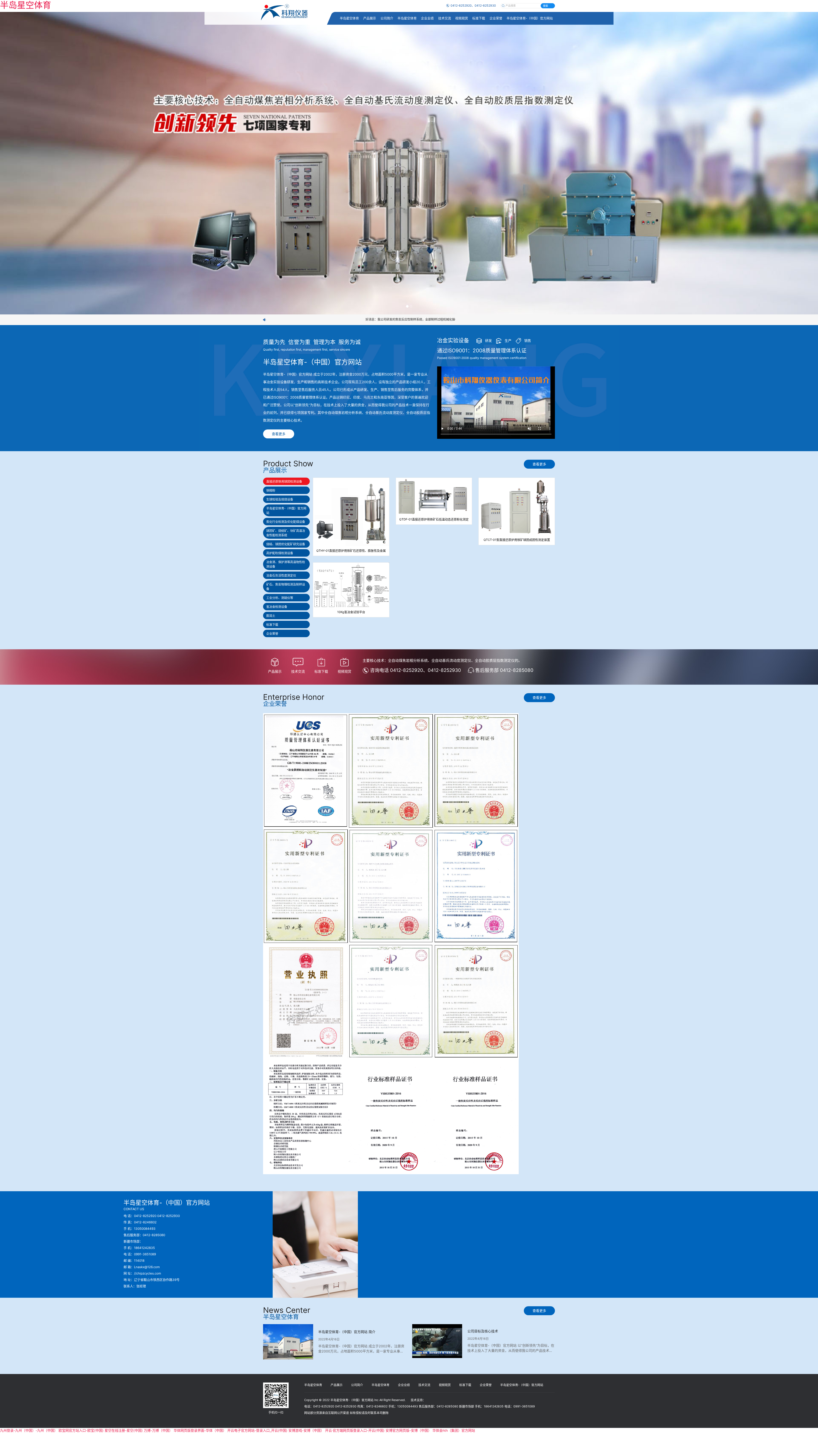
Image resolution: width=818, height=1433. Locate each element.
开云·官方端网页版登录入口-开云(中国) (355, 1430)
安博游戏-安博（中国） (306, 1430)
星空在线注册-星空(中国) (124, 1430)
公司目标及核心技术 (482, 1331)
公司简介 (386, 18)
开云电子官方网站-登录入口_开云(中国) (257, 1430)
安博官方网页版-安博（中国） (408, 1430)
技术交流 (444, 18)
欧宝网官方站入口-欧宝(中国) (81, 1430)
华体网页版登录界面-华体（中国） (200, 1430)
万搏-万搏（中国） (158, 1430)
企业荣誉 (496, 18)
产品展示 (369, 18)
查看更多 (278, 434)
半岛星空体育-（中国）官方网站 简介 (346, 1332)
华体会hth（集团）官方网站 (453, 1430)
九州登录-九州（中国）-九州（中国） (29, 1430)
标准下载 (478, 18)
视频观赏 (461, 18)
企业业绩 (427, 18)
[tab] (286, 481)
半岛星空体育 (349, 18)
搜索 (545, 5)
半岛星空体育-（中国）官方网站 (530, 18)
